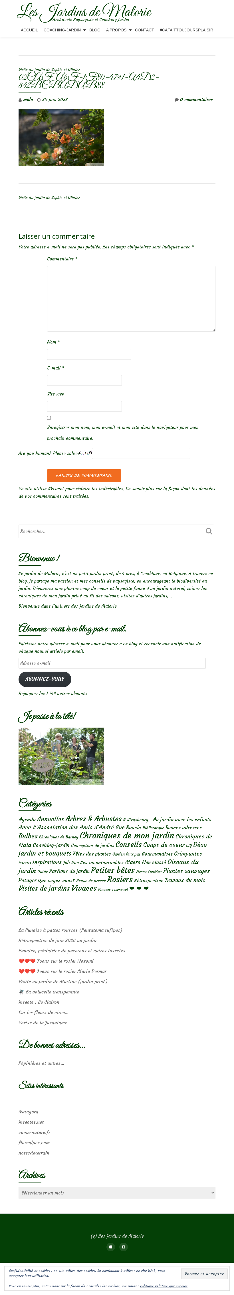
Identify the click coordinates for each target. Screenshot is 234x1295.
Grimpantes (188, 853)
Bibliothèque (153, 828)
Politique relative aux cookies (163, 1286)
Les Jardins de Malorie (83, 12)
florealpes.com (34, 1142)
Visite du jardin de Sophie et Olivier (49, 69)
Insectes (25, 863)
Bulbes (28, 836)
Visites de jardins (44, 888)
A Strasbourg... (137, 819)
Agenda (27, 819)
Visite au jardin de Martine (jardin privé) (63, 981)
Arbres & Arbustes (94, 818)
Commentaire (62, 259)
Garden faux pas (126, 854)
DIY (189, 846)
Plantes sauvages (186, 871)
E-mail (55, 368)
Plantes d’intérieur (149, 872)
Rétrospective (148, 880)
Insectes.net (31, 1122)
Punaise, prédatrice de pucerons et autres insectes (72, 950)
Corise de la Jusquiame (43, 1022)
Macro (132, 862)
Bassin (133, 827)
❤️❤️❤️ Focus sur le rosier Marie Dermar (62, 971)
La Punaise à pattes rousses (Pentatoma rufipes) (70, 930)
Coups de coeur (164, 845)
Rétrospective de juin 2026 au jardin (57, 940)
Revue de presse (91, 880)
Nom (53, 342)
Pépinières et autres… (41, 1063)
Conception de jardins (92, 845)
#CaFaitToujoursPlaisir (186, 30)
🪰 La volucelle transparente (49, 992)
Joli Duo (71, 862)
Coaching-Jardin (62, 30)
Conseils (129, 844)
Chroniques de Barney (58, 837)
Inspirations (47, 862)
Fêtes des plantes (92, 854)
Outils (42, 871)
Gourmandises (157, 854)
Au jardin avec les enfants (182, 820)
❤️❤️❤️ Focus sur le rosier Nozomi (56, 961)
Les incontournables (102, 862)
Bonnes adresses (184, 828)
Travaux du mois (185, 880)
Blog (94, 30)
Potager (28, 880)
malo (28, 99)
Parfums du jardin (69, 871)
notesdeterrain (34, 1153)
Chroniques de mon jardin (127, 835)
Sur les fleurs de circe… (44, 1012)
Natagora (28, 1112)
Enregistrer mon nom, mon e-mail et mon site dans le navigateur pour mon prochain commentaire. (123, 433)
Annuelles (50, 819)
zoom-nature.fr (34, 1132)
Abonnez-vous (44, 679)
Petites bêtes (113, 870)
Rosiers (120, 879)
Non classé (154, 862)
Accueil (29, 30)
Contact (144, 30)
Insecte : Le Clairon (39, 1002)
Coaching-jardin (51, 845)
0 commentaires (196, 99)
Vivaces (84, 888)
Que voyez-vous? (56, 880)
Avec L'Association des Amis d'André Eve (72, 827)
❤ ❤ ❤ (139, 888)
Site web (55, 394)
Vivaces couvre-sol (113, 890)
